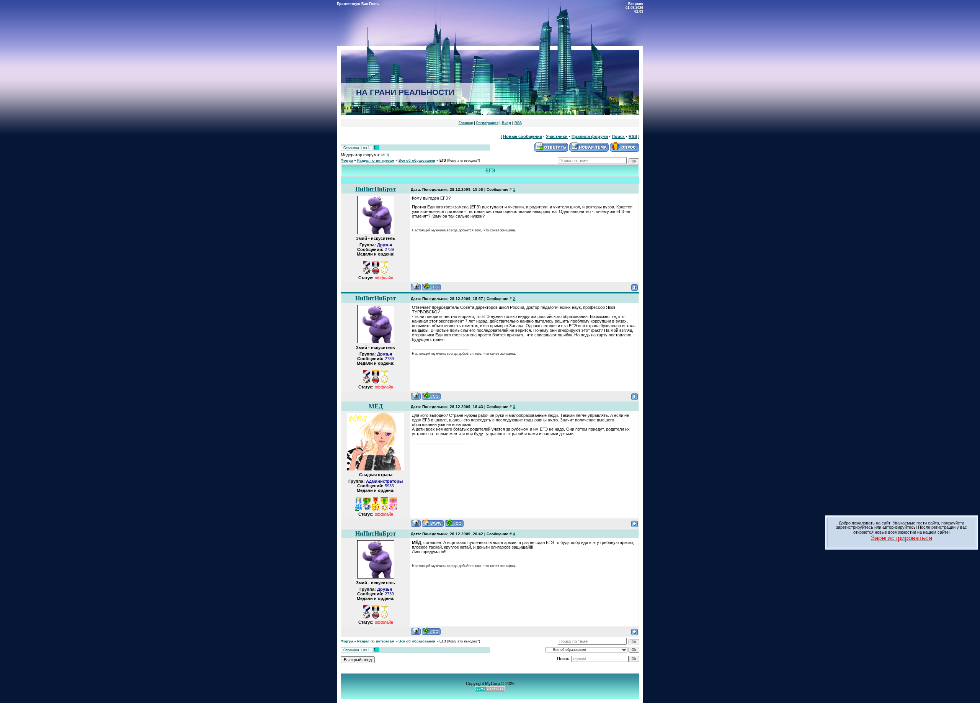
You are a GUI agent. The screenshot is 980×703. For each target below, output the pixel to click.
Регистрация (487, 123)
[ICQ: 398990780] (454, 523)
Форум (347, 160)
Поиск (618, 136)
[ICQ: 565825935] (431, 286)
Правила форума (590, 136)
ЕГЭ (442, 160)
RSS (518, 123)
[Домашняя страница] (433, 523)
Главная (466, 123)
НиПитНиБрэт (375, 189)
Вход (506, 123)
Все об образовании (417, 160)
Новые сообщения (522, 136)
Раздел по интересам (375, 160)
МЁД (385, 155)
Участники (557, 136)
